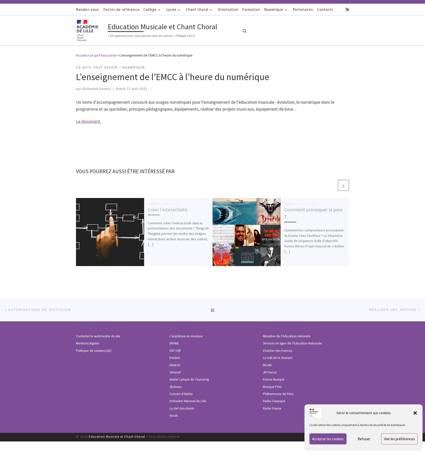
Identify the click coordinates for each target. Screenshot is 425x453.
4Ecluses (175, 387)
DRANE (174, 343)
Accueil (81, 55)
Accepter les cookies (328, 439)
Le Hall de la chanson (277, 358)
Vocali (173, 415)
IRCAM (267, 365)
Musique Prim (272, 387)
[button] (415, 413)
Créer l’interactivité (167, 209)
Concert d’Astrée (181, 394)
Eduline (174, 358)
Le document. (88, 121)
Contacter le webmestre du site (98, 336)
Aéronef (175, 372)
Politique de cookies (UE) (93, 351)
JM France (270, 372)
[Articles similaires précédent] (331, 185)
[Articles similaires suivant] (343, 185)
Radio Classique (274, 401)
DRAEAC (175, 365)
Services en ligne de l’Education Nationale (292, 343)
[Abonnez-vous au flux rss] (347, 9)
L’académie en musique (186, 336)
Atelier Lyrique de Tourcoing (189, 379)
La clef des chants (181, 408)
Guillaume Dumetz (96, 89)
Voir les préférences (399, 439)
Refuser (364, 439)
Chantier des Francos (277, 351)
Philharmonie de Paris (278, 394)
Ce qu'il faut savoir (103, 55)
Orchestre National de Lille (187, 401)
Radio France (272, 408)
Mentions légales (87, 343)
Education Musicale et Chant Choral (117, 437)
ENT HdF (175, 351)
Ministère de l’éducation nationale (287, 336)
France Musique (274, 379)
